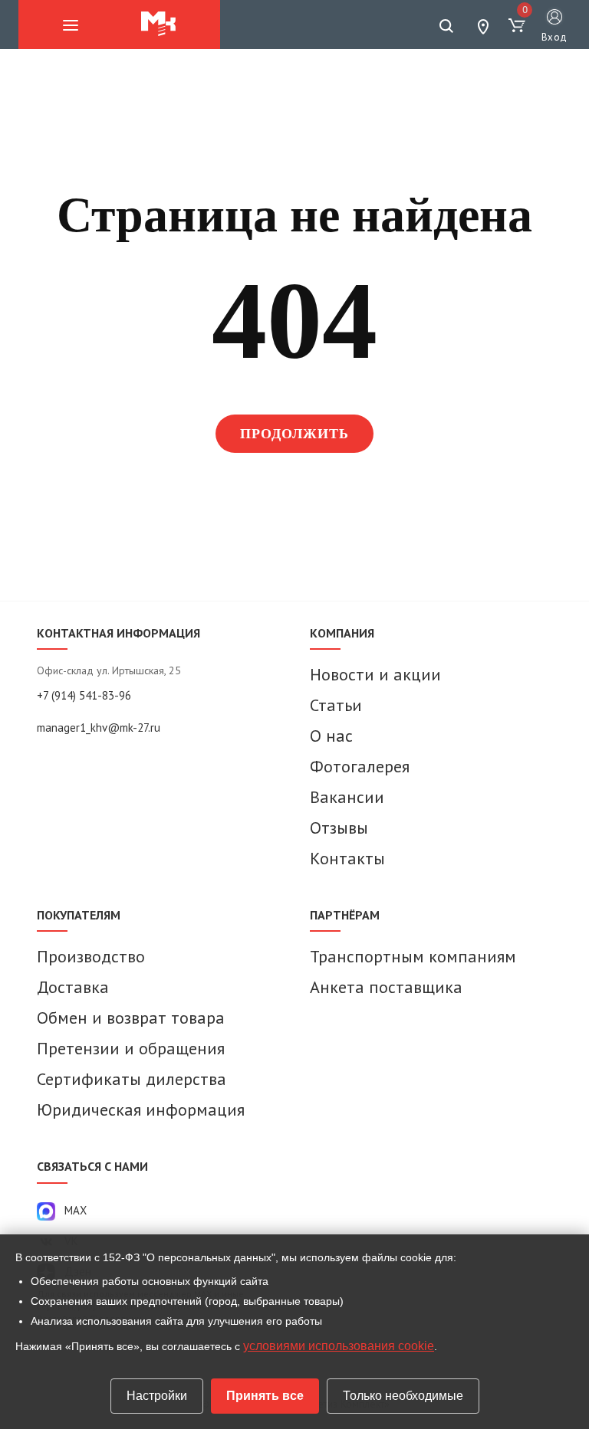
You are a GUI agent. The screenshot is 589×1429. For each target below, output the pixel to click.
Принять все (265, 1395)
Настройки (157, 1395)
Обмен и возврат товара (131, 1017)
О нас (331, 735)
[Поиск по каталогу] (446, 26)
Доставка (73, 987)
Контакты (347, 858)
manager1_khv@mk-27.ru (98, 727)
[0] (517, 26)
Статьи (336, 705)
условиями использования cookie (338, 1345)
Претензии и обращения (131, 1048)
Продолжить (295, 433)
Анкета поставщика (386, 987)
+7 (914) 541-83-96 (84, 695)
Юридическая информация (141, 1109)
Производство (91, 956)
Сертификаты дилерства (131, 1079)
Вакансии (347, 797)
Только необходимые (403, 1395)
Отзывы (339, 827)
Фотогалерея (360, 766)
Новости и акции (375, 674)
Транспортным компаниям (413, 956)
